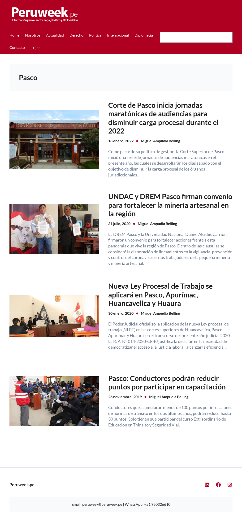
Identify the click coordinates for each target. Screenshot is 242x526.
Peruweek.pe (22, 484)
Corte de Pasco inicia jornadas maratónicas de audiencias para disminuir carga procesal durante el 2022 (163, 118)
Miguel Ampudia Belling (160, 140)
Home (14, 35)
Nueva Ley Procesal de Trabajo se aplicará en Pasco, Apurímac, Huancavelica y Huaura (160, 294)
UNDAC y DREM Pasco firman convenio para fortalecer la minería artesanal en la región (170, 205)
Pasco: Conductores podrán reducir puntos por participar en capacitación (167, 382)
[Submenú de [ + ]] (38, 47)
